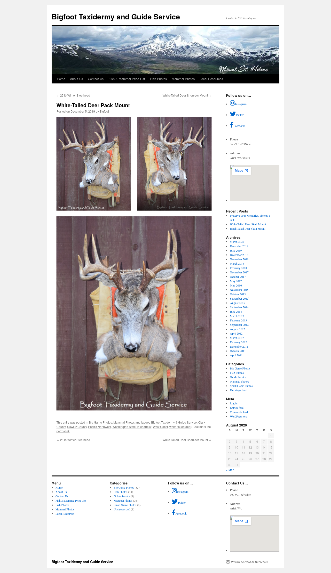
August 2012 (237, 329)
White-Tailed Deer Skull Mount (248, 224)
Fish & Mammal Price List (127, 78)
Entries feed (237, 407)
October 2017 (238, 276)
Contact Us (96, 78)
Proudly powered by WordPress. (249, 562)
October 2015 (238, 294)
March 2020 (237, 242)
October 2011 (238, 351)
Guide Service (238, 377)
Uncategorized (238, 390)
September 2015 (239, 298)
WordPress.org (238, 416)
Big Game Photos (100, 422)
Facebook (239, 126)
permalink (63, 431)
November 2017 (239, 272)
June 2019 (236, 250)
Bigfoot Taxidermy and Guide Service (116, 16)
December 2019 (239, 246)
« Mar (230, 470)
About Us (76, 78)
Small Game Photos (241, 386)
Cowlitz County (77, 427)
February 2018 (238, 268)
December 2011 (239, 346)
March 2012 (237, 338)
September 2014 (239, 307)
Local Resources (211, 78)
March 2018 (237, 263)
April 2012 (236, 333)
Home (61, 78)
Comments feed (239, 412)
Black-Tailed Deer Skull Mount (247, 228)
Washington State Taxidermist (131, 427)
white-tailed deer (180, 427)
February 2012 (238, 342)
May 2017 (236, 281)
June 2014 (236, 311)
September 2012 (239, 325)
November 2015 (239, 290)
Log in (233, 403)
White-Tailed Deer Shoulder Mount (187, 95)
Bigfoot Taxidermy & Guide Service (174, 422)
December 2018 (239, 255)
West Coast (160, 427)
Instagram (240, 104)
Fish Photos (158, 78)
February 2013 (238, 320)
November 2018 (239, 259)
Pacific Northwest (99, 427)
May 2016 (236, 285)
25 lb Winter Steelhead (73, 95)
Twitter (240, 115)
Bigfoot (104, 111)
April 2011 (236, 355)
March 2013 (237, 316)
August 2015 (237, 303)
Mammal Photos (183, 78)
